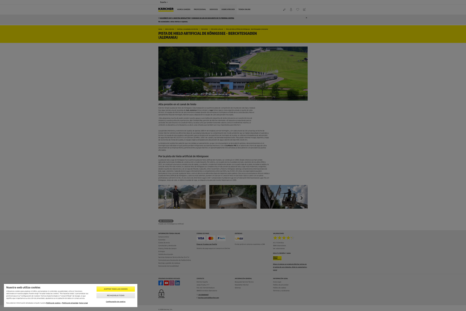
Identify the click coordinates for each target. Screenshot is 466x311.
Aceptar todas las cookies (116, 289)
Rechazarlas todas (115, 295)
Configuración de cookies (115, 302)
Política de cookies (53, 303)
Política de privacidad (70, 303)
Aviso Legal (83, 303)
